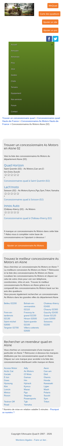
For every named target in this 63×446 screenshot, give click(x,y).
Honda (47, 380)
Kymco (27, 386)
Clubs (13, 81)
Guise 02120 (50, 315)
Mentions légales (24, 440)
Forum (13, 106)
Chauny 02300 (51, 309)
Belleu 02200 (10, 303)
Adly (26, 368)
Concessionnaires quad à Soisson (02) (23, 199)
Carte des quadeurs (49, 14)
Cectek (7, 374)
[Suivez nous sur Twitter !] (55, 38)
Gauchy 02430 (51, 312)
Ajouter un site (50, 22)
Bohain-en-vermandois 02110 (29, 306)
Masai (27, 389)
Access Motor (10, 368)
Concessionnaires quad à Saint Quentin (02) (27, 180)
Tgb (26, 401)
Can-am (48, 371)
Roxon (7, 395)
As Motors (29, 371)
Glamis (47, 377)
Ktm (6, 386)
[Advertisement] (32, 131)
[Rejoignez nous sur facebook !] (49, 38)
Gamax (27, 377)
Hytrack (27, 383)
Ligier (46, 386)
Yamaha (28, 404)
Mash (46, 389)
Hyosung (8, 383)
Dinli (46, 374)
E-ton (6, 377)
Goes (6, 380)
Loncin (7, 389)
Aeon (46, 368)
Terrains (14, 87)
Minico (7, 392)
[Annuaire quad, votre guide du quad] (19, 8)
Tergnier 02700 (11, 327)
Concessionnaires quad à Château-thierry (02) (28, 218)
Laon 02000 (49, 318)
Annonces (15, 57)
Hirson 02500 (30, 318)
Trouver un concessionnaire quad (18, 118)
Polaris (47, 392)
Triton (46, 401)
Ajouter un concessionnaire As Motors (25, 245)
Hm (25, 380)
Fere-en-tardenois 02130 (8, 315)
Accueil (14, 45)
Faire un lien (40, 440)
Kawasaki (48, 383)
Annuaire (15, 51)
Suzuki (47, 395)
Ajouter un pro (50, 30)
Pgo (26, 392)
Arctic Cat (8, 371)
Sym (46, 398)
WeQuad (53, 5)
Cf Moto (27, 374)
